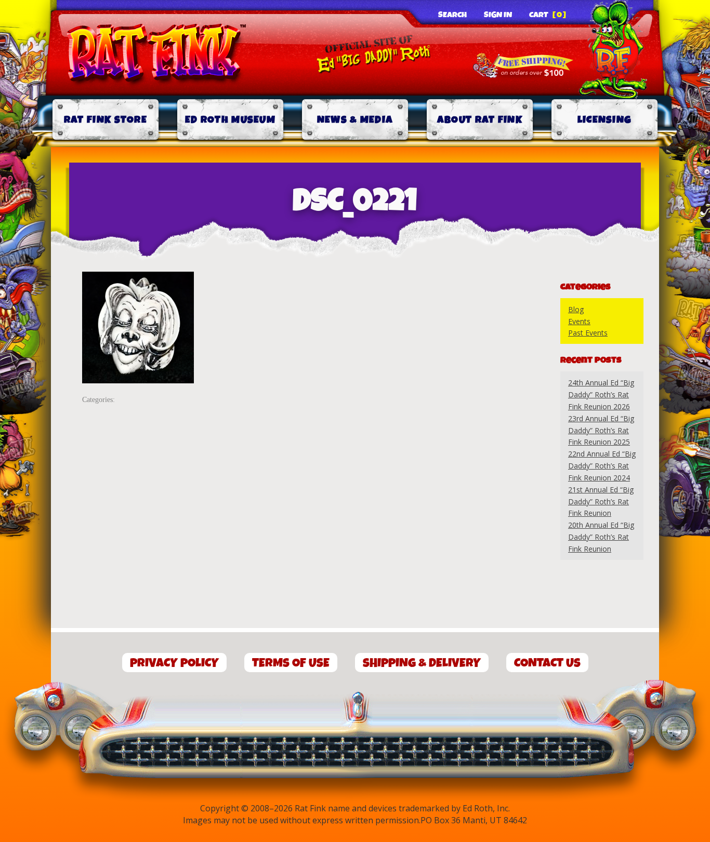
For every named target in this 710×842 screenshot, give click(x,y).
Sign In (498, 15)
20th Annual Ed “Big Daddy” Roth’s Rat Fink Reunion (601, 537)
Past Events (588, 333)
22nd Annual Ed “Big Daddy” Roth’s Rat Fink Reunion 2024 (602, 466)
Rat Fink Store (105, 120)
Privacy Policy (174, 663)
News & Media (355, 120)
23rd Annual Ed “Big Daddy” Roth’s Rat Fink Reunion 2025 (601, 430)
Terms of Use (291, 663)
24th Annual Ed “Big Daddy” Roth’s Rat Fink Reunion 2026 (601, 394)
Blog (576, 309)
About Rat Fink (479, 120)
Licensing (604, 120)
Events (579, 321)
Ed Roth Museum (230, 120)
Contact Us (547, 663)
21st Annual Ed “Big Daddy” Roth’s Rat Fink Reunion (601, 501)
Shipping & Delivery (422, 663)
